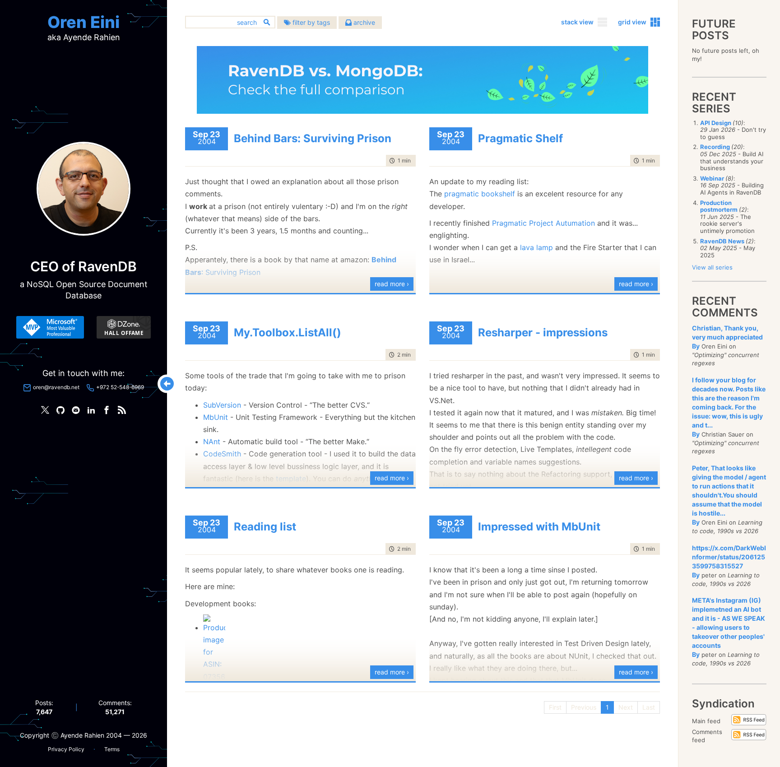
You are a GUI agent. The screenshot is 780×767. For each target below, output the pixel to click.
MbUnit (216, 417)
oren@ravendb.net (56, 387)
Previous (583, 707)
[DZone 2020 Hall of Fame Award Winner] (124, 327)
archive (363, 22)
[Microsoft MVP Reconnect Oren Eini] (50, 327)
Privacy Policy (66, 749)
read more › (392, 284)
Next (625, 707)
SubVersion (223, 404)
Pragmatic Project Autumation (543, 223)
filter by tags (310, 22)
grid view (632, 22)
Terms (112, 749)
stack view (577, 22)
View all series (712, 267)
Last (648, 707)
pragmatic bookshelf (479, 193)
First (555, 707)
